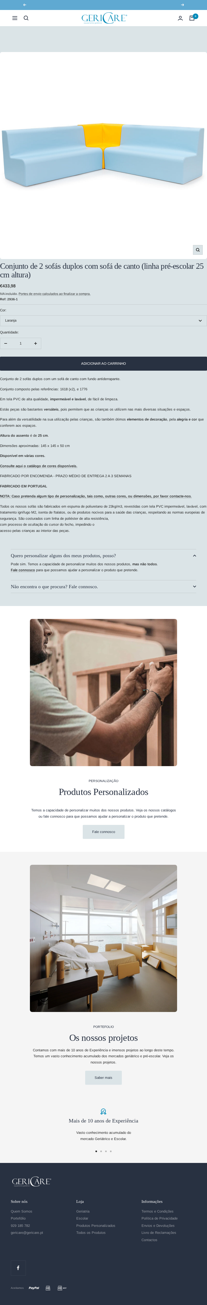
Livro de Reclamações (159, 1233)
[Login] (180, 18)
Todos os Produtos (91, 1233)
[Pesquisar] (26, 18)
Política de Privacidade (160, 1218)
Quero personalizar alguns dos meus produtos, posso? (63, 555)
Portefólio (18, 1218)
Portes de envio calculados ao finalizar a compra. (55, 294)
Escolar (82, 1218)
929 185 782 (20, 1226)
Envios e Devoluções (158, 1226)
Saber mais (103, 1078)
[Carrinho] (192, 18)
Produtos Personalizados (95, 1226)
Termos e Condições (158, 1211)
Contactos (149, 1240)
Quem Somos (21, 1211)
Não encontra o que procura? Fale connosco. (54, 586)
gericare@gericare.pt (27, 1233)
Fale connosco (103, 832)
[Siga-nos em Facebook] (18, 1268)
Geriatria (82, 1211)
